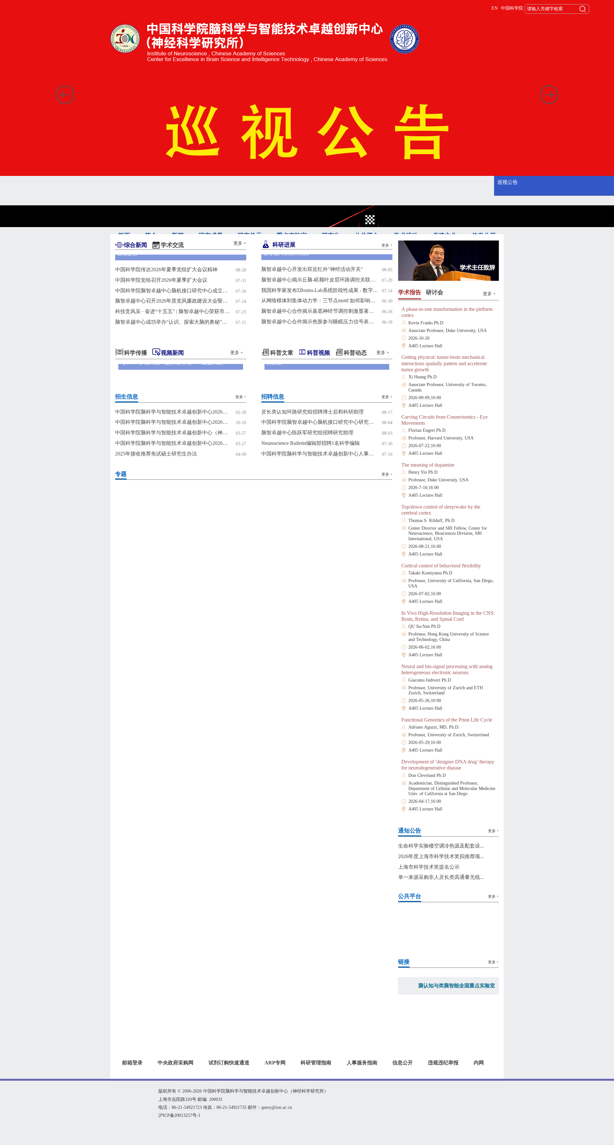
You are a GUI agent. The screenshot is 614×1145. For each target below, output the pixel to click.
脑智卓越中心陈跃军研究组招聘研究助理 (307, 503)
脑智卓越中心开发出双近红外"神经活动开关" (312, 339)
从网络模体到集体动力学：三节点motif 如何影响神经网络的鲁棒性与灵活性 (319, 371)
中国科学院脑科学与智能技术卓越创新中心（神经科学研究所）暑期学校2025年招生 (173, 503)
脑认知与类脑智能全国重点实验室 (456, 985)
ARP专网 (275, 1074)
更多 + (239, 243)
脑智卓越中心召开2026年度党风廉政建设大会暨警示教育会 (173, 371)
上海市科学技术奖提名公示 (429, 867)
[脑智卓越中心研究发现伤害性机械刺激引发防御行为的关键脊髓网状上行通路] (326, 292)
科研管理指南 (316, 1074)
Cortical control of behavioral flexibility (441, 565)
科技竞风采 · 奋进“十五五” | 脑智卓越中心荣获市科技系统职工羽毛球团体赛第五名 (173, 381)
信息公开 (402, 1074)
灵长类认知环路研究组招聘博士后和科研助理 (312, 482)
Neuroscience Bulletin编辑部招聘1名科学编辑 (310, 513)
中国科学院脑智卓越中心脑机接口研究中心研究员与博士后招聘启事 (319, 492)
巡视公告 (507, 182)
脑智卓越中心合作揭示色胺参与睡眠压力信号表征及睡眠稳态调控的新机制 (319, 392)
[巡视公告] (180, 292)
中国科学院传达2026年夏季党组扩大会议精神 (166, 340)
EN (495, 8)
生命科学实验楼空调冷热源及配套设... (441, 846)
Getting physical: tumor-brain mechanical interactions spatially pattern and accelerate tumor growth (444, 363)
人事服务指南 (362, 1074)
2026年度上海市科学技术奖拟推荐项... (441, 856)
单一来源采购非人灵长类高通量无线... (441, 877)
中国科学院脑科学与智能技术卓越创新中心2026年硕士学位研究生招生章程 (173, 492)
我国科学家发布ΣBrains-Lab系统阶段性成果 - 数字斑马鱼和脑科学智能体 (319, 360)
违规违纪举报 (443, 1074)
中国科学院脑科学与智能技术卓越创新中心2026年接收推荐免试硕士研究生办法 (173, 513)
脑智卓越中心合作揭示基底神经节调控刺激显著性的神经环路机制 (319, 381)
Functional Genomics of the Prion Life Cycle (446, 720)
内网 (479, 1074)
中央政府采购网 (175, 1074)
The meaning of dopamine (427, 465)
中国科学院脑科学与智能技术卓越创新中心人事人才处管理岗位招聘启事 (319, 524)
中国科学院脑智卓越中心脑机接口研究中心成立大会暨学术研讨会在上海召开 (173, 361)
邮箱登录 (132, 1074)
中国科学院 (512, 8)
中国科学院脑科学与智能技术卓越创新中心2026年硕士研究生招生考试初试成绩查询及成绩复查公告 (173, 482)
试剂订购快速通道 (229, 1074)
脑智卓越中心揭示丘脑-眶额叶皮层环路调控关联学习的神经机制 (319, 350)
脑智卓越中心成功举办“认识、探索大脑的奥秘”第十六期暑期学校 (173, 392)
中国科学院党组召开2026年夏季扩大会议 (161, 350)
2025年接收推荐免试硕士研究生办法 (156, 524)
